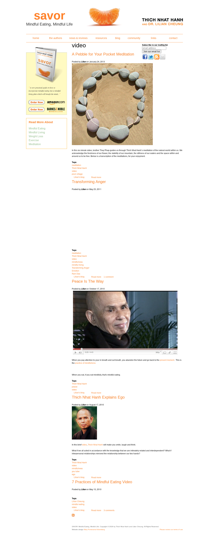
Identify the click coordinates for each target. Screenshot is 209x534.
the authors (55, 38)
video (74, 170)
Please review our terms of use (171, 529)
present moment (167, 360)
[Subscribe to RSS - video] (73, 516)
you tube (76, 471)
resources (101, 38)
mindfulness (77, 261)
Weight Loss (36, 136)
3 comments (109, 510)
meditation (76, 165)
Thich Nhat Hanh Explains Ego (98, 397)
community (134, 38)
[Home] (104, 16)
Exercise (34, 140)
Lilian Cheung (78, 501)
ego (73, 474)
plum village (77, 173)
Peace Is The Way (88, 281)
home (36, 38)
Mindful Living (37, 132)
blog (117, 38)
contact (173, 38)
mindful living (78, 264)
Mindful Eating (37, 128)
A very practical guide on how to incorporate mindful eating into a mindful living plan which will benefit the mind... (45, 90)
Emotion (75, 270)
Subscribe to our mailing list (155, 44)
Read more (96, 177)
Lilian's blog (79, 177)
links (153, 38)
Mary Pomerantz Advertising (94, 529)
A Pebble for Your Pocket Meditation (103, 54)
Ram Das (76, 273)
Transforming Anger (89, 181)
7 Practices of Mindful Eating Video (102, 482)
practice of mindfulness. (85, 363)
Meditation (35, 144)
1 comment (108, 277)
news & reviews (78, 38)
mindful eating (78, 504)
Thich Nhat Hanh (79, 168)
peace (74, 386)
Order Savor (46, 102)
